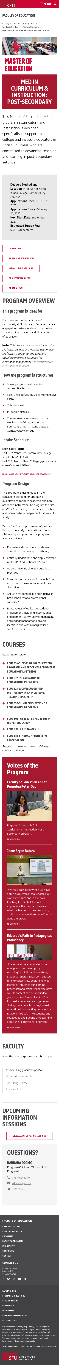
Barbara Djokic (19, 1163)
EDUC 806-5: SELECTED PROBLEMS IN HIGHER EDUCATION (29, 721)
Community (8, 1251)
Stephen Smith (15, 1089)
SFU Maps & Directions (13, 1295)
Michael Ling (13, 1070)
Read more (12, 839)
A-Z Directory (9, 1320)
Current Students (12, 1231)
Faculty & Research (12, 1241)
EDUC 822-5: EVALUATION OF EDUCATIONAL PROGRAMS (23, 680)
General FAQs (16, 288)
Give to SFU (8, 1310)
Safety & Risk (9, 1291)
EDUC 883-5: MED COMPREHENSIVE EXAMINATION (27, 738)
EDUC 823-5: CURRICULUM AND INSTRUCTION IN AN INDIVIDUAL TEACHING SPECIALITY (26, 693)
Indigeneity (8, 1246)
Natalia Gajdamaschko (19, 1076)
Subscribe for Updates (21, 258)
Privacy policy (26, 1347)
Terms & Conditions (10, 1347)
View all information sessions (29, 1135)
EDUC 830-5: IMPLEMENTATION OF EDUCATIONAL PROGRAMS (27, 705)
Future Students (11, 1226)
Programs (29, 23)
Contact (6, 1255)
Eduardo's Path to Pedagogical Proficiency (29, 937)
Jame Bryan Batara (21, 850)
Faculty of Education (18, 15)
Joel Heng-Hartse (17, 1083)
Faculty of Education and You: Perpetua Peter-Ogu (28, 784)
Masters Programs (30, 27)
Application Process (20, 278)
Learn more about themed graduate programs (26, 474)
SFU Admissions (10, 1300)
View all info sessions (21, 268)
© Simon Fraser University (45, 1347)
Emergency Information (14, 1315)
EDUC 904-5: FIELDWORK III (23, 729)
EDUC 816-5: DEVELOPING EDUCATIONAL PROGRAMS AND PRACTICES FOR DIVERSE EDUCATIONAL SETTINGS (31, 667)
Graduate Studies (10, 27)
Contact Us (15, 248)
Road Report (9, 1305)
